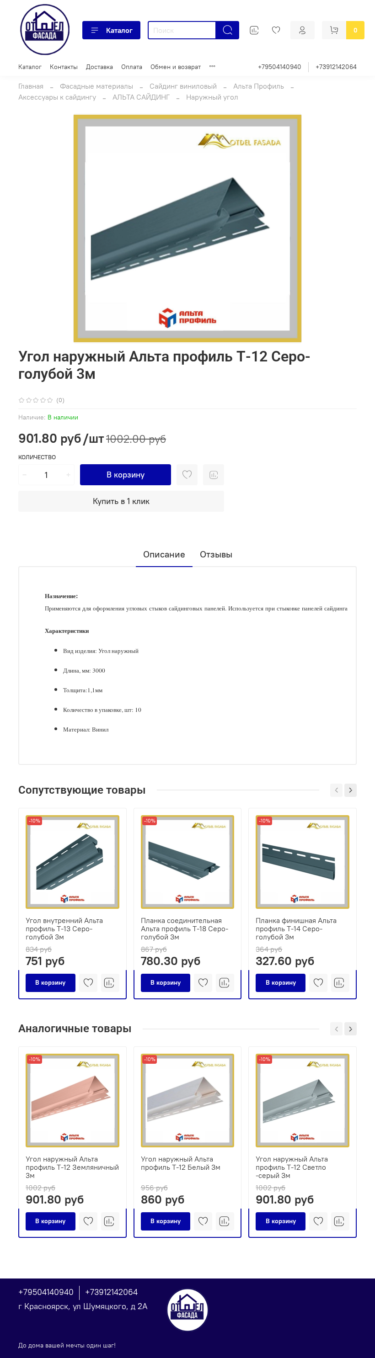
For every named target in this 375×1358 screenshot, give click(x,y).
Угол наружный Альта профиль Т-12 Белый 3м (180, 1163)
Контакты (64, 67)
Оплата (131, 67)
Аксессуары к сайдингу (57, 96)
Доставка (99, 67)
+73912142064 (336, 67)
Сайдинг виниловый (183, 85)
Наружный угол (212, 96)
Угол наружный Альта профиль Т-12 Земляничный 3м (72, 1167)
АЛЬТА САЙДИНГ (141, 96)
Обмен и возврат (175, 67)
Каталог (119, 30)
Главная (30, 85)
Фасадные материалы (96, 85)
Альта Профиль (258, 85)
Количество (37, 457)
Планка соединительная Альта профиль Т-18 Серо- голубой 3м (184, 928)
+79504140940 (279, 67)
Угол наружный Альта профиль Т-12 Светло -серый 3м (292, 1167)
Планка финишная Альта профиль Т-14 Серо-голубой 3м (296, 928)
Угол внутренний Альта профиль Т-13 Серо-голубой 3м (64, 928)
